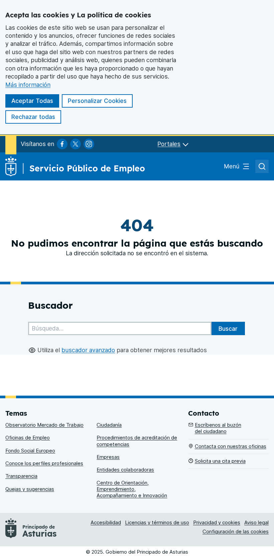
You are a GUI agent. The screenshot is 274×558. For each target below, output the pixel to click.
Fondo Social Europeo (30, 451)
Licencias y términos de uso (157, 523)
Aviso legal (256, 523)
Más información (27, 84)
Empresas (108, 457)
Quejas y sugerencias (29, 489)
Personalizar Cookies (97, 100)
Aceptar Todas (32, 100)
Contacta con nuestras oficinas (230, 446)
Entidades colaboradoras (125, 470)
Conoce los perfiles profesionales (44, 463)
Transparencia (21, 476)
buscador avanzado (88, 350)
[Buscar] (228, 328)
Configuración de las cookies (235, 532)
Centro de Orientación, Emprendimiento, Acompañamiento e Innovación (132, 489)
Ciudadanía (109, 425)
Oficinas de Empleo (27, 438)
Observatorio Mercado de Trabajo (44, 425)
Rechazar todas (33, 116)
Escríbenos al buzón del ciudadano (218, 428)
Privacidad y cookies (216, 523)
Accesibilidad (106, 523)
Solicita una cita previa (220, 461)
